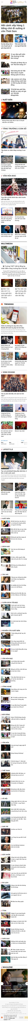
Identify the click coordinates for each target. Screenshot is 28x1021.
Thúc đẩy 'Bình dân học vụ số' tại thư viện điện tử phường (18, 679)
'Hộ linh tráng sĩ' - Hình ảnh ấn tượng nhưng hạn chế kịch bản (19, 763)
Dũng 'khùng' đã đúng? (17, 753)
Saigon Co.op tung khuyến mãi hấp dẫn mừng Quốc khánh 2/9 (18, 915)
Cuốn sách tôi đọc (10, 602)
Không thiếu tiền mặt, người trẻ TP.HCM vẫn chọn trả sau (21, 363)
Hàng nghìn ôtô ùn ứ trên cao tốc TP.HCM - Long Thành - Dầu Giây (19, 803)
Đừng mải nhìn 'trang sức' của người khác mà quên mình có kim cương (18, 727)
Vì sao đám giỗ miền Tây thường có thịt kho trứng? (18, 56)
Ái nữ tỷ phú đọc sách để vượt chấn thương (20, 218)
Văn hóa (5, 742)
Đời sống (6, 714)
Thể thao (6, 770)
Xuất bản (7, 100)
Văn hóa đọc (9, 176)
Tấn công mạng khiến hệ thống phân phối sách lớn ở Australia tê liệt (18, 643)
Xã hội (4, 798)
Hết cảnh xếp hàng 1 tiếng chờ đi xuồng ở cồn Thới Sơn (13, 28)
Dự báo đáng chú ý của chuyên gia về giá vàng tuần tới (6, 46)
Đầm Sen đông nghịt (18, 901)
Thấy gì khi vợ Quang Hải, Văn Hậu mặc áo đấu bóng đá (21, 511)
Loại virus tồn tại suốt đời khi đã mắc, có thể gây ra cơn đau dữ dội (19, 875)
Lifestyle (8, 449)
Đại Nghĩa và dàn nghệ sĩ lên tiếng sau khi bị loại (20, 347)
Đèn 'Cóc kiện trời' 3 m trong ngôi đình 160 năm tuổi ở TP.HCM (6, 293)
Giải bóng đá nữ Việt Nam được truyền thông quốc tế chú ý (18, 73)
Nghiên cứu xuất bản (11, 630)
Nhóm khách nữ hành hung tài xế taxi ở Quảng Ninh (7, 347)
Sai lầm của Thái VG (16, 829)
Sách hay (6, 546)
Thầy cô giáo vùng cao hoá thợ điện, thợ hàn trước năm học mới (18, 951)
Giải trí (5, 826)
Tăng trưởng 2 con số (14, 129)
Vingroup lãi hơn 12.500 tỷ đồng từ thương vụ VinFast (6, 415)
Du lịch (5, 882)
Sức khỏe (6, 854)
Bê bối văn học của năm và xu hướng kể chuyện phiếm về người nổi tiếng (18, 523)
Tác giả (5, 574)
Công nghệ (6, 686)
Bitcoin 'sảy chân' (20, 431)
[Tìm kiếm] (25, 2)
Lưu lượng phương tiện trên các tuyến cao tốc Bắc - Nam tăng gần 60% (18, 819)
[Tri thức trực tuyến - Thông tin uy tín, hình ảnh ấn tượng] (17, 2)
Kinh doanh (9, 372)
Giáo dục (6, 939)
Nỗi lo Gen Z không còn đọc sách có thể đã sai (20, 236)
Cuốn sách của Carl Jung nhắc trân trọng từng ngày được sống (18, 607)
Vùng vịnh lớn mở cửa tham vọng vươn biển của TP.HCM (21, 166)
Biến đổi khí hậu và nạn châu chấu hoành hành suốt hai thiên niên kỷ (18, 531)
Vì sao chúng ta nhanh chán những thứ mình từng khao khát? (18, 867)
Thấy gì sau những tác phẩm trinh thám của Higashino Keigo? (18, 579)
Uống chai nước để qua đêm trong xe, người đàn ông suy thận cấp (18, 859)
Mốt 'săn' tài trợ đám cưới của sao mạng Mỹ (6, 511)
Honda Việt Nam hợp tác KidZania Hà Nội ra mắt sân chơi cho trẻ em (18, 931)
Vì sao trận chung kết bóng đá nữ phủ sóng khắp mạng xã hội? (18, 735)
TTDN (4, 910)
